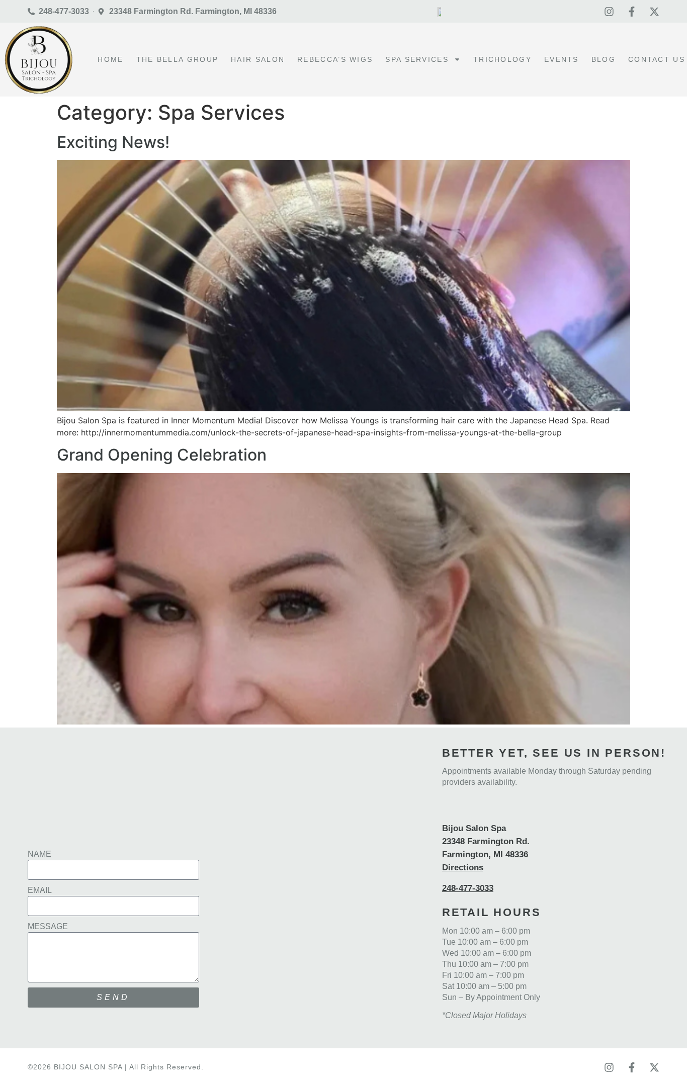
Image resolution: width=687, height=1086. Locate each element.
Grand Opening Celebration (162, 455)
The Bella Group (177, 59)
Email (40, 890)
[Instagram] (609, 12)
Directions (462, 867)
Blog (603, 59)
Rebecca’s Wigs (335, 59)
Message (48, 926)
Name (39, 854)
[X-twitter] (654, 12)
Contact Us (656, 59)
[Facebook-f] (632, 12)
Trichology (502, 59)
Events (561, 59)
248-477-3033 (467, 888)
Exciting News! (113, 142)
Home (110, 59)
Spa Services (417, 59)
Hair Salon (258, 59)
